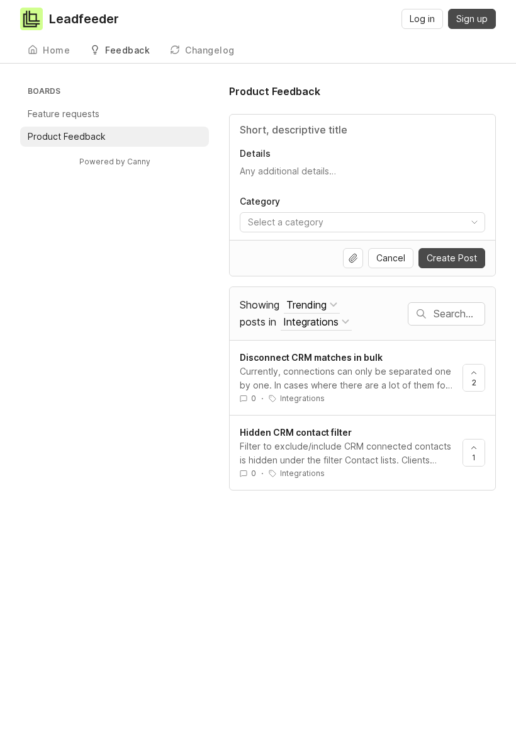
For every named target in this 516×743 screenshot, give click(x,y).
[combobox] (362, 222)
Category (260, 201)
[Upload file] (353, 258)
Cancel (390, 257)
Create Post (452, 257)
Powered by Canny (114, 161)
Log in (422, 18)
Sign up (472, 18)
